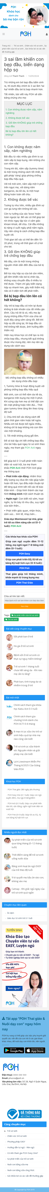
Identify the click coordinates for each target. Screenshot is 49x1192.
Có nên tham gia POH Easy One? (22, 1153)
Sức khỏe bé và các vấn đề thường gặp (25, 1176)
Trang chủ (6, 46)
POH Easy (24, 553)
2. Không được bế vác (18, 118)
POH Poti (24, 568)
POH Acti (30, 447)
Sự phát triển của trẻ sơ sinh (25, 615)
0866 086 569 (19, 1075)
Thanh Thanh (18, 76)
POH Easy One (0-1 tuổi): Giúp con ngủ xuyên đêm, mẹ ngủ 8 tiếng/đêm (24, 796)
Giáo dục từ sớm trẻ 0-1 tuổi (19, 918)
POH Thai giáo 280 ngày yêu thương (23, 789)
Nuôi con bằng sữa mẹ (17, 1164)
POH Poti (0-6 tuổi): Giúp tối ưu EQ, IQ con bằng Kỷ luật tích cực (23, 816)
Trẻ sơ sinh (18, 46)
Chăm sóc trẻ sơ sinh (34, 46)
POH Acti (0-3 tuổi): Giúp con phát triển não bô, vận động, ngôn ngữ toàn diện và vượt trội (24, 806)
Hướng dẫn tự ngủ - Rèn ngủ (20, 1147)
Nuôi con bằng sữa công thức (20, 1170)
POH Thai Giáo (24, 582)
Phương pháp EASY (16, 1141)
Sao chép (21, 605)
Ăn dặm (10, 913)
